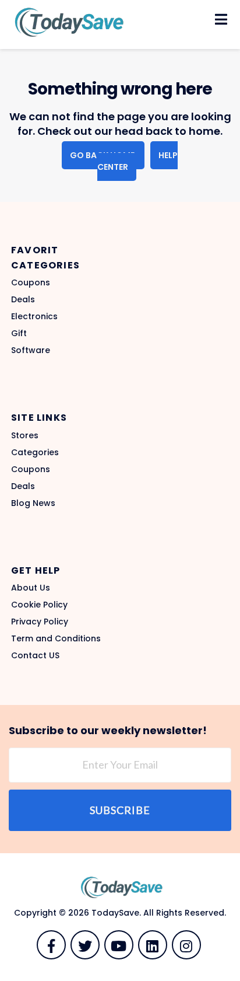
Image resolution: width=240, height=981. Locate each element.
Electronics (34, 316)
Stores (24, 435)
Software (30, 350)
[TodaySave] (67, 21)
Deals (23, 299)
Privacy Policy (39, 621)
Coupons (30, 282)
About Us (30, 588)
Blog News (33, 503)
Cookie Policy (39, 604)
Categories (35, 452)
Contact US (35, 655)
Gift (19, 333)
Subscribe (120, 810)
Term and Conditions (56, 638)
